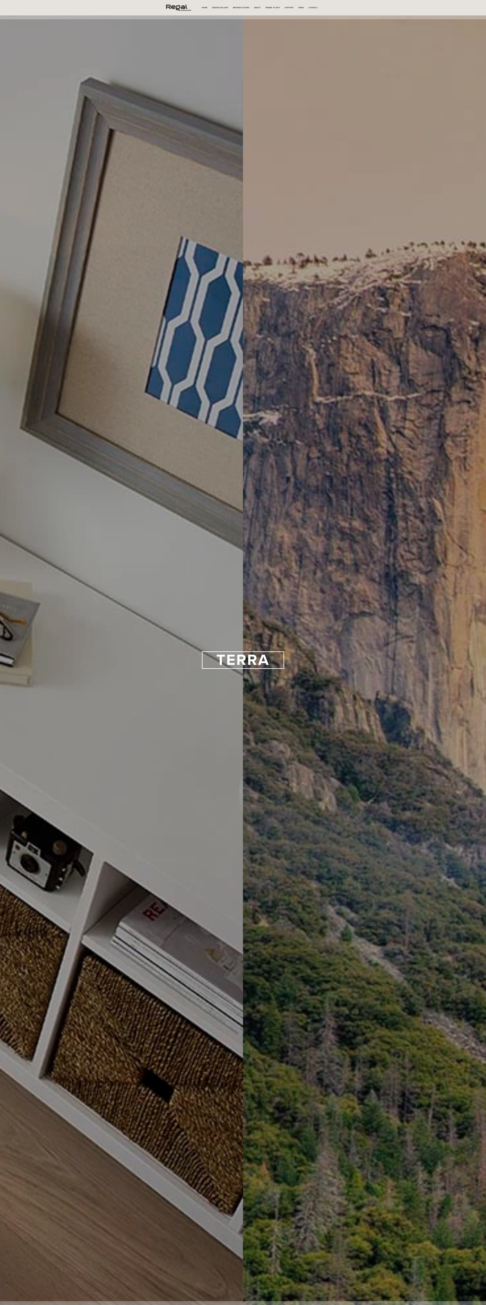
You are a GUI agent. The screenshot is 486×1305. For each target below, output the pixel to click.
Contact (313, 8)
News (301, 8)
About (257, 8)
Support (289, 8)
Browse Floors (241, 8)
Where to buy (273, 8)
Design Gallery (220, 8)
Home (204, 8)
